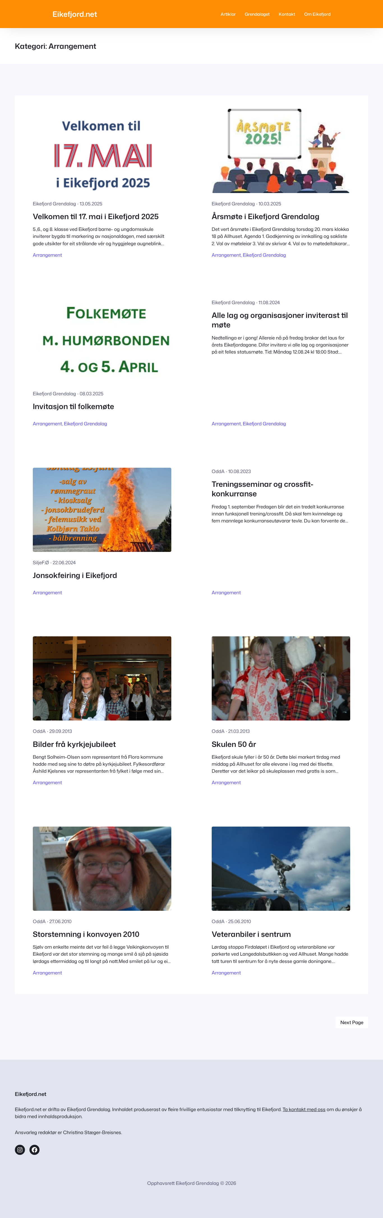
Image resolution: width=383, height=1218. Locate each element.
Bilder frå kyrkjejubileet (74, 744)
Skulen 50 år (234, 744)
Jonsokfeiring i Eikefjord (75, 575)
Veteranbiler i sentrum (251, 934)
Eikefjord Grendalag (264, 255)
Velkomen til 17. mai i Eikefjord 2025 (96, 216)
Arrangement (47, 255)
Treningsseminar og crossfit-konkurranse (262, 489)
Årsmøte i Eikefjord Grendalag (265, 216)
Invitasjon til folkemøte (73, 406)
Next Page (351, 1022)
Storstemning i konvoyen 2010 (86, 934)
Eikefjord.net (74, 14)
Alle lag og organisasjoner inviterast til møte (280, 320)
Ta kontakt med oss (304, 1109)
